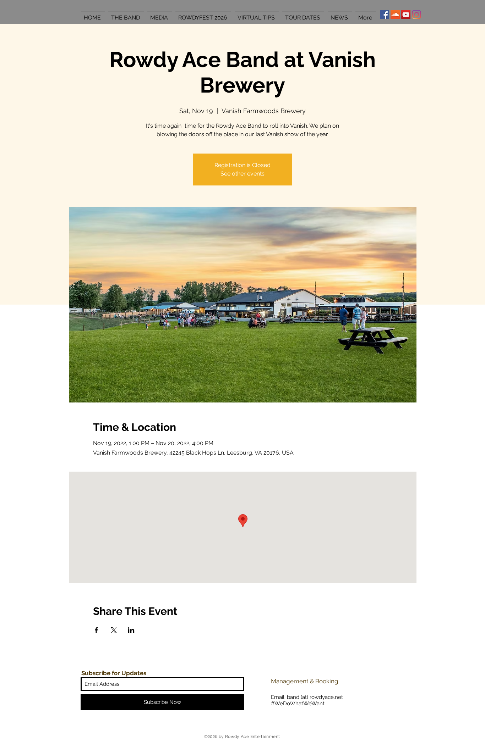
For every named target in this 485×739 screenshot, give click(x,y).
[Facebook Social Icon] (384, 14)
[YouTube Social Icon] (405, 14)
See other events (242, 173)
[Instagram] (416, 14)
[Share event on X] (113, 630)
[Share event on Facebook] (96, 630)
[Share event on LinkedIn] (131, 630)
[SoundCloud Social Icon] (395, 14)
